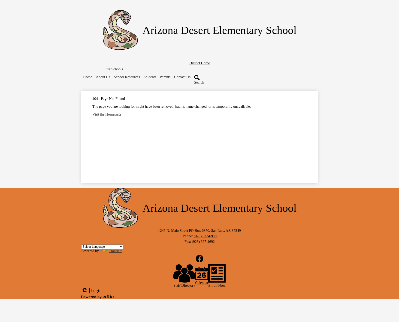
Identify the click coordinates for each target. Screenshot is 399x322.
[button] (114, 69)
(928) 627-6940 (205, 236)
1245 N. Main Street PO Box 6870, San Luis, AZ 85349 (199, 231)
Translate (115, 251)
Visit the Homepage (106, 114)
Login (91, 290)
